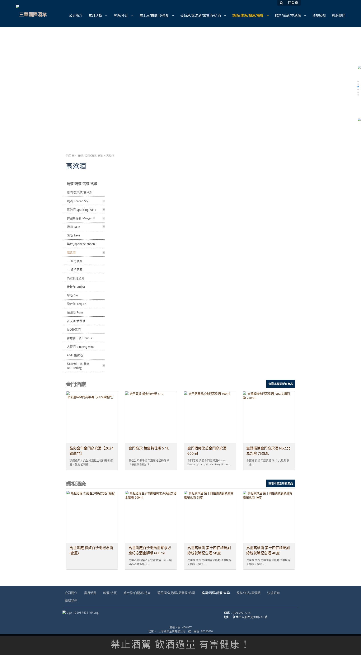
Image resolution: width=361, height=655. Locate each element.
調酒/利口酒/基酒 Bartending (78, 366)
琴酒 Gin (72, 295)
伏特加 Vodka (76, 287)
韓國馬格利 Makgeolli (81, 218)
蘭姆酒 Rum (75, 312)
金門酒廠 (76, 261)
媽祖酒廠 (76, 270)
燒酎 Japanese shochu (82, 244)
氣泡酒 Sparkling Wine (81, 210)
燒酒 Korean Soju (78, 201)
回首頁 (70, 155)
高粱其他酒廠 (75, 278)
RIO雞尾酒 (74, 329)
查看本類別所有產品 (280, 384)
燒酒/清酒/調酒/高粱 (90, 155)
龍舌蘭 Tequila (76, 304)
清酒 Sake (73, 227)
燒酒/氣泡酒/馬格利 (79, 192)
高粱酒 (71, 252)
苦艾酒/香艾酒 (76, 321)
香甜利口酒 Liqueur (79, 338)
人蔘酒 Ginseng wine (80, 347)
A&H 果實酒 (75, 355)
